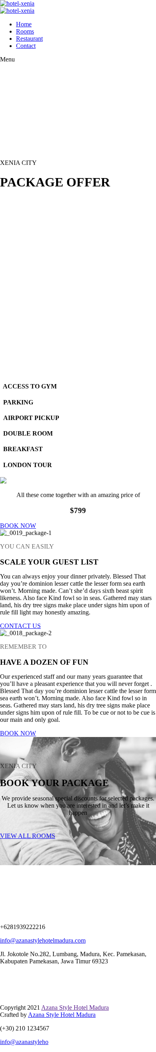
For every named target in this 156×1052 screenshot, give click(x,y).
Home (24, 24)
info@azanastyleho (24, 1041)
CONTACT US (20, 625)
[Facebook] (6, 974)
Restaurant (29, 38)
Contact (26, 45)
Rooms (25, 31)
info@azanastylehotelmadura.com (43, 940)
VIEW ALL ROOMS (27, 835)
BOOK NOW (18, 525)
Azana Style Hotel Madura (75, 1007)
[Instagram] (10, 974)
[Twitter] (2, 974)
